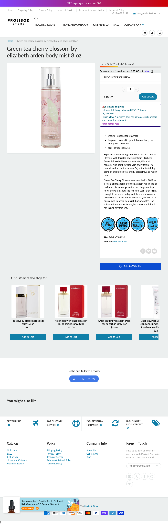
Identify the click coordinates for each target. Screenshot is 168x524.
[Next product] (157, 312)
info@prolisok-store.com (148, 13)
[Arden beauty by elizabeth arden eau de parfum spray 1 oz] (114, 301)
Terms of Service (65, 10)
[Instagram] (151, 476)
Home (10, 10)
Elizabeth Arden (120, 241)
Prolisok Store (91, 506)
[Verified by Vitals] (37, 508)
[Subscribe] (157, 465)
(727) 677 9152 (120, 13)
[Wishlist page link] (36, 19)
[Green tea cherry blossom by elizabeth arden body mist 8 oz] (51, 107)
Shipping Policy (25, 10)
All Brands (12, 450)
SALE (116, 24)
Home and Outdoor (75, 24)
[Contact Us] (137, 476)
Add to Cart (28, 336)
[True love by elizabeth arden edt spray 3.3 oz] (28, 301)
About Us (91, 450)
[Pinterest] (154, 251)
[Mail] (129, 476)
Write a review (84, 378)
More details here (110, 123)
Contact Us (92, 453)
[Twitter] (148, 251)
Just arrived (101, 24)
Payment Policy (116, 10)
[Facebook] (143, 251)
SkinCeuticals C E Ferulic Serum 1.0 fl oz (41, 504)
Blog (88, 457)
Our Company (132, 24)
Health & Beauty (45, 24)
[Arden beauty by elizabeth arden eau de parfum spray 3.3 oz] (71, 301)
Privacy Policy (45, 10)
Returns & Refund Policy (91, 10)
